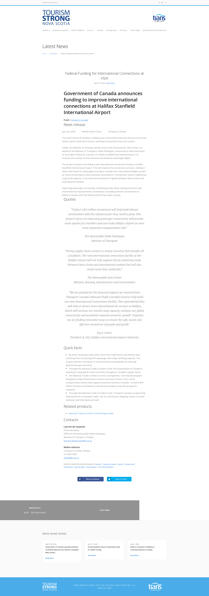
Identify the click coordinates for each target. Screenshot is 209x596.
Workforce (46, 30)
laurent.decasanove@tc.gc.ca (78, 440)
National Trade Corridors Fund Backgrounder (91, 413)
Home (44, 54)
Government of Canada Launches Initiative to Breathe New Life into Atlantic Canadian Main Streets (61, 550)
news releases (91, 467)
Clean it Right (135, 30)
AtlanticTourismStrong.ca (50, 2)
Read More (49, 558)
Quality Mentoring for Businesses (155, 30)
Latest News (53, 54)
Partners (100, 30)
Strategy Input (111, 30)
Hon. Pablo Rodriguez (105, 467)
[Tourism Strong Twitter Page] (162, 2)
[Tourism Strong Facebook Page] (159, 2)
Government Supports (60, 30)
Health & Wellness (77, 30)
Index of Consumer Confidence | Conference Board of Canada (142, 548)
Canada (120, 464)
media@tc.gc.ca (71, 457)
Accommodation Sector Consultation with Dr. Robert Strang (104, 548)
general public (80, 467)
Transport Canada (79, 120)
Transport (97, 464)
